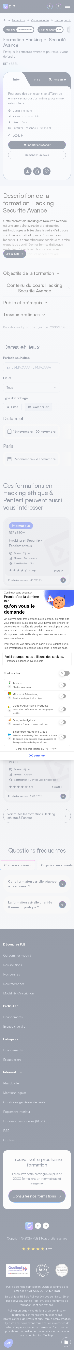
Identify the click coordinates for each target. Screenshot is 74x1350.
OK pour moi (37, 755)
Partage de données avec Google (25, 661)
